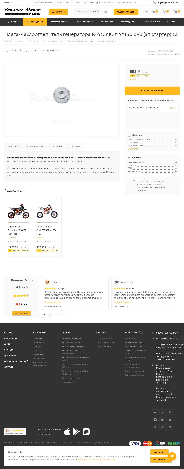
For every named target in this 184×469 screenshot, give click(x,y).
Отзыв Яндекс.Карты (53, 307)
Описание (13, 147)
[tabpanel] (75, 293)
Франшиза (38, 342)
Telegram (162, 412)
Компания (39, 332)
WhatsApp (162, 420)
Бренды (9, 350)
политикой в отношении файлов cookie (97, 459)
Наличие (57, 147)
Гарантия (76, 147)
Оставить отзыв (21, 313)
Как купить (130, 338)
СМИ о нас (38, 354)
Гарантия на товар (134, 342)
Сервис (66, 332)
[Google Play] (76, 431)
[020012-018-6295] (61, 98)
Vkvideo (155, 420)
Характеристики (35, 147)
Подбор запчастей (16, 361)
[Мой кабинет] (146, 12)
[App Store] (67, 431)
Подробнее (133, 148)
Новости (37, 346)
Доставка (10, 355)
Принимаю (159, 452)
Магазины (10, 338)
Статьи (8, 367)
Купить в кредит (104, 346)
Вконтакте (155, 412)
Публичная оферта (59, 442)
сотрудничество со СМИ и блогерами (169, 356)
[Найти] (105, 12)
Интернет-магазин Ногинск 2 (144, 107)
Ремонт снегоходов (71, 378)
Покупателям (134, 332)
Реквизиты (38, 358)
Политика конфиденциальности (95, 442)
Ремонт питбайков (71, 342)
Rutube (162, 427)
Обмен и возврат (133, 346)
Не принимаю (161, 459)
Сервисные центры (71, 338)
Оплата (101, 332)
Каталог (9, 332)
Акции (8, 344)
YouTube (170, 412)
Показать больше (52, 302)
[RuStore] (86, 431)
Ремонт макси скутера (73, 346)
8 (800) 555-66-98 (168, 2)
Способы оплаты (104, 338)
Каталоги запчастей (135, 371)
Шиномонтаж (68, 382)
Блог (35, 350)
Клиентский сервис (134, 375)
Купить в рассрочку (105, 342)
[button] (15, 295)
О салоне (37, 338)
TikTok (155, 427)
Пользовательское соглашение (24, 442)
